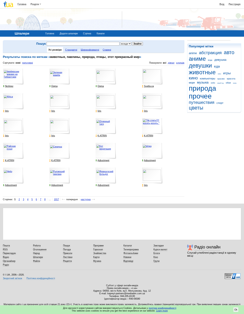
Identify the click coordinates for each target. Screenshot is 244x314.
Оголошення (39, 249)
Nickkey (9, 86)
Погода (67, 249)
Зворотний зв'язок (12, 278)
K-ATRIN (102, 135)
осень (234, 83)
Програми (98, 245)
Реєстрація (234, 4)
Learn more (162, 310)
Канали (100, 33)
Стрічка (87, 33)
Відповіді (128, 261)
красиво (221, 79)
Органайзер (9, 261)
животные (202, 72)
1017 (56, 199)
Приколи (67, 253)
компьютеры (207, 78)
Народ (36, 253)
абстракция (210, 52)
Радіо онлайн (207, 247)
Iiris (7, 111)
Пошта (6, 245)
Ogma (54, 86)
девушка (220, 59)
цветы (196, 108)
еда (217, 66)
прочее (200, 96)
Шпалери (38, 257)
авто (229, 52)
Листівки (67, 257)
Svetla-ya (149, 86)
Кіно (155, 257)
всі (164, 62)
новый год (220, 83)
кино (193, 78)
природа (202, 88)
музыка (203, 82)
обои (228, 82)
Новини (127, 257)
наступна (86, 199)
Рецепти (67, 261)
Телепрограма (131, 249)
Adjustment (103, 160)
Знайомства (99, 253)
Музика (97, 261)
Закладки (158, 245)
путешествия (201, 102)
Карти (96, 257)
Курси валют (160, 249)
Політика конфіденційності (40, 278)
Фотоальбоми (130, 253)
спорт (219, 102)
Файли (36, 261)
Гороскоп (98, 249)
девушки (200, 65)
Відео (6, 257)
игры (227, 73)
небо (213, 83)
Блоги (156, 253)
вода (210, 60)
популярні (27, 62)
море (192, 82)
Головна (22, 4)
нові (18, 62)
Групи (156, 261)
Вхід (222, 4)
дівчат (171, 62)
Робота (37, 245)
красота (231, 78)
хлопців (180, 62)
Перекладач (9, 253)
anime (193, 53)
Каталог (127, 245)
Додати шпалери (69, 33)
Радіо (6, 264)
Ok (235, 309)
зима (219, 74)
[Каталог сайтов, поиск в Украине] (232, 274)
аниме (197, 58)
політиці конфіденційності (162, 308)
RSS (5, 249)
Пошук (66, 245)
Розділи (35, 4)
